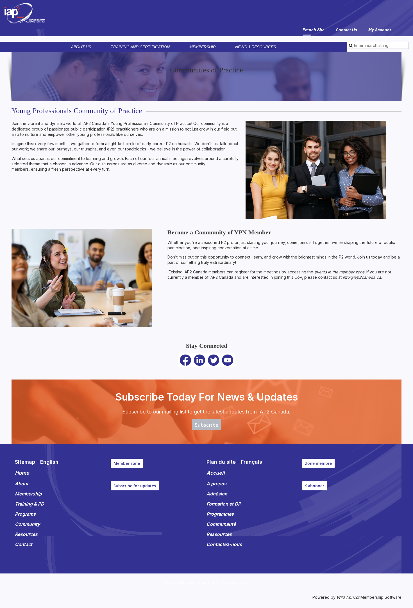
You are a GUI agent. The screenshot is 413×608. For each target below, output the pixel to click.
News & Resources (255, 47)
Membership (202, 47)
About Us (81, 47)
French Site (313, 30)
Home (22, 473)
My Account (379, 30)
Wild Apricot (348, 597)
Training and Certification (140, 47)
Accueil (215, 473)
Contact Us (346, 30)
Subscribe (206, 424)
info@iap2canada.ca (362, 277)
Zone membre (318, 463)
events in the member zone (339, 271)
